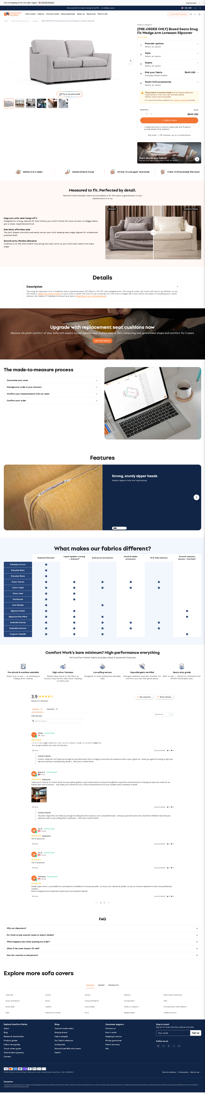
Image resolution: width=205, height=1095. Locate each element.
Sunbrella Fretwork (17, 628)
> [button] (108, 902)
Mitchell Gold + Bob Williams (175, 1007)
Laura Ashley (90, 1007)
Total (196, 110)
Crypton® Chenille (18, 634)
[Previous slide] (8, 497)
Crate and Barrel (91, 1001)
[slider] (153, 232)
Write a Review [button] (165, 697)
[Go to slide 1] (9, 103)
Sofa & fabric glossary (14, 1053)
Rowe (47, 1001)
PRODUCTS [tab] (113, 985)
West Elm (9, 995)
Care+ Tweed (18, 588)
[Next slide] (196, 497)
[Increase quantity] (151, 114)
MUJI (87, 1013)
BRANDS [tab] (90, 985)
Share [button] (36, 750)
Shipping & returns (113, 1037)
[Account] (199, 8)
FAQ (107, 1049)
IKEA (7, 1013)
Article (48, 995)
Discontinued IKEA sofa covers (68, 1049)
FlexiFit (58, 1053)
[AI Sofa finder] (191, 14)
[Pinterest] (163, 1046)
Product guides (10, 1041)
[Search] (195, 14)
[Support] (195, 8)
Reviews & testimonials (14, 1037)
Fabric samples (61, 1037)
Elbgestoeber (129, 1013)
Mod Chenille (17, 605)
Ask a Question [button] (145, 697)
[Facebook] (169, 1046)
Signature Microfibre (18, 617)
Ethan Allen (10, 1007)
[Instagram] (158, 1046)
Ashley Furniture (170, 1013)
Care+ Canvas (18, 582)
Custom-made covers (64, 1029)
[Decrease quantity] (142, 114)
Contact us (110, 1029)
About (6, 1029)
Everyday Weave (18, 576)
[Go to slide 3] (30, 103)
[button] (169, 45)
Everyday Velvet (18, 570)
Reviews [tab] (36, 709)
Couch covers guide (12, 1049)
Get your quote (102, 341)
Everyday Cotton (18, 565)
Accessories (60, 1045)
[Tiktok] (174, 1046)
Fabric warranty (112, 1045)
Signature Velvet (18, 611)
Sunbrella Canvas (18, 623)
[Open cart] (199, 14)
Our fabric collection (64, 1041)
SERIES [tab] (101, 985)
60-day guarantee (113, 1041)
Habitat (127, 995)
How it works (110, 1033)
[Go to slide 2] (19, 103)
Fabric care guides (12, 1045)
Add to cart (171, 120)
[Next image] (130, 61)
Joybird (48, 1007)
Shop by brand (61, 1033)
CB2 (165, 1001)
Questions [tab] (51, 709)
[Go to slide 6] (63, 103)
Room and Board (12, 1001)
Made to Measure (131, 1007)
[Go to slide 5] (52, 103)
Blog (6, 1033)
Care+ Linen (18, 594)
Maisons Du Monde (52, 1013)
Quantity (144, 110)
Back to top (195, 1072)
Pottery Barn (129, 1001)
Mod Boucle (18, 599)
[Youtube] (179, 1046)
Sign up (195, 1033)
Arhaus (87, 995)
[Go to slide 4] (41, 103)
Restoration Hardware (173, 995)
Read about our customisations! (91, 296)
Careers (7, 1057)
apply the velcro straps (49, 294)
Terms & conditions (169, 1072)
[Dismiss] (199, 2)
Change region (191, 3)
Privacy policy (183, 1072)
